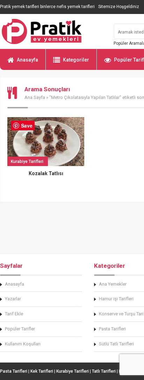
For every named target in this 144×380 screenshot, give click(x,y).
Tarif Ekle (14, 313)
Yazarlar (13, 298)
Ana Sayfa (34, 97)
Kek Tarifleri (41, 371)
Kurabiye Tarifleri (72, 371)
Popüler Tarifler (20, 328)
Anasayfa (27, 60)
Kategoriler (76, 60)
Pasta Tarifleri (13, 371)
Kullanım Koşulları (23, 343)
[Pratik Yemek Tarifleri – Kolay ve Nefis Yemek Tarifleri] (52, 31)
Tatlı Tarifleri (104, 371)
